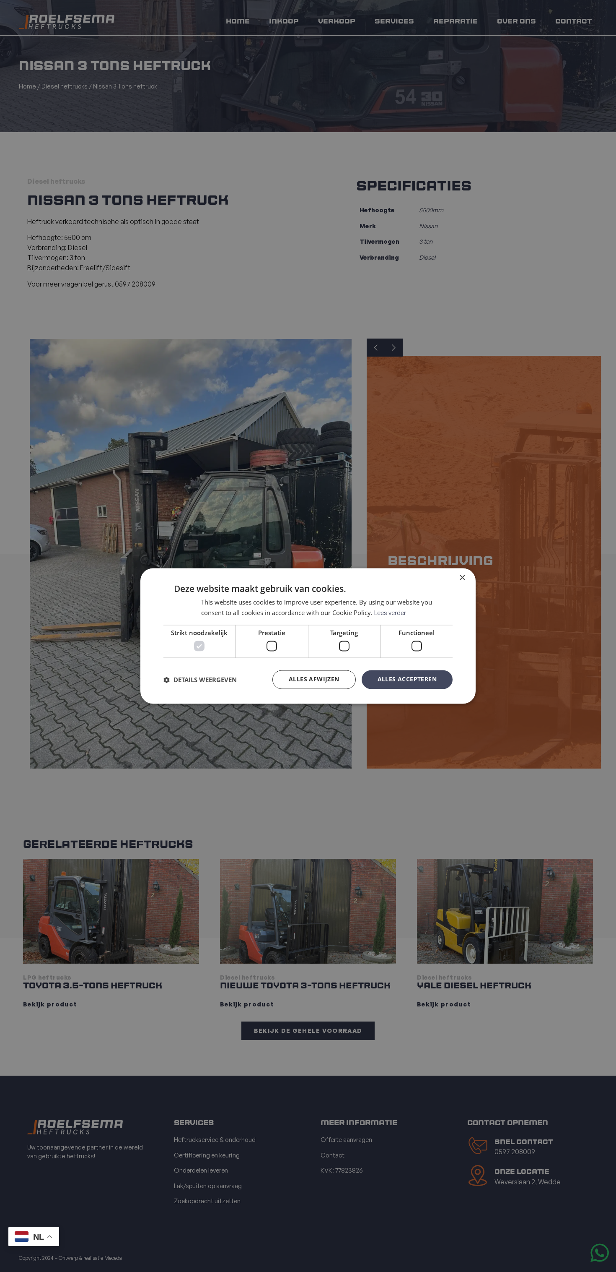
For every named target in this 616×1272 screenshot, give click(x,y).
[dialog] (308, 636)
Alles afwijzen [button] (314, 679)
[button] (200, 679)
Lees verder (390, 613)
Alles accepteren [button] (407, 679)
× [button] (462, 578)
